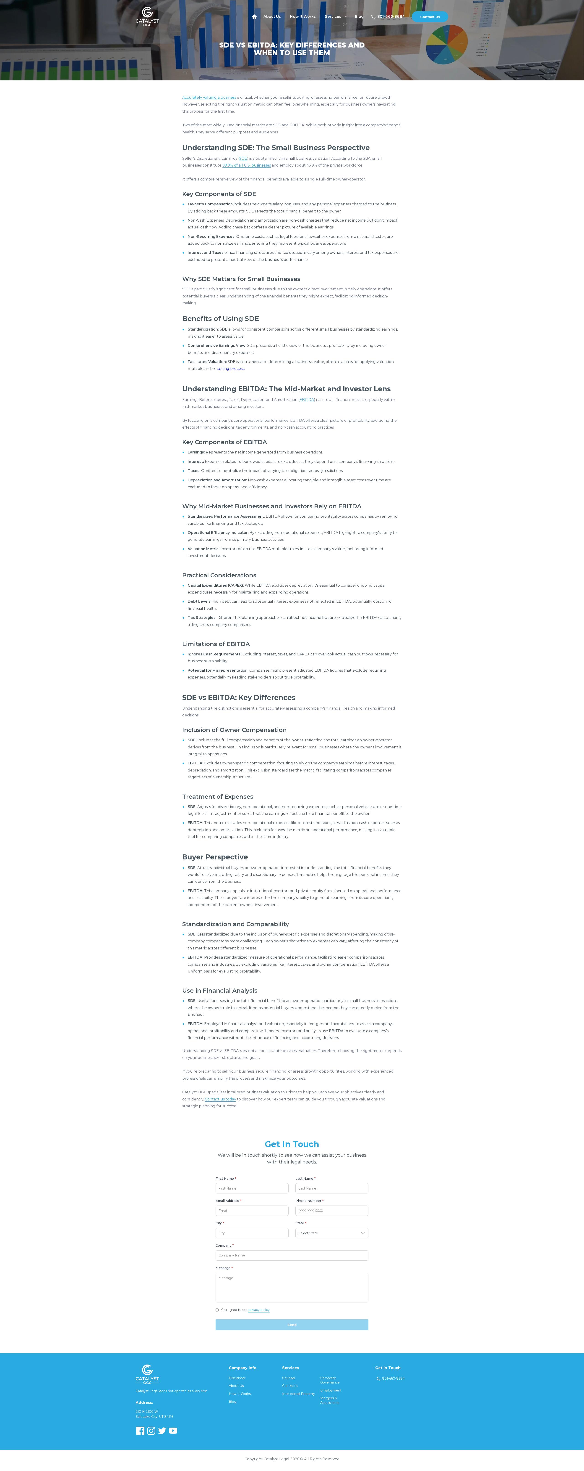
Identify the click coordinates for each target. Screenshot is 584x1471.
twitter (162, 1430)
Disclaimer (237, 1378)
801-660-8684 (391, 16)
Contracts (289, 1386)
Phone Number (309, 1201)
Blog (359, 16)
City (220, 1223)
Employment (331, 1390)
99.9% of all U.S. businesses (246, 165)
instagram (151, 1430)
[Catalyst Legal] (147, 16)
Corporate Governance (330, 1380)
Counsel (288, 1378)
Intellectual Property (298, 1394)
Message (224, 1268)
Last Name (305, 1179)
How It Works (303, 16)
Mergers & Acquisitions (329, 1400)
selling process (230, 368)
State (300, 1223)
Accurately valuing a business (209, 97)
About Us (272, 16)
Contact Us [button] (430, 17)
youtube (173, 1430)
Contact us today (220, 1099)
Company (225, 1246)
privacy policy (259, 1310)
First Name (226, 1179)
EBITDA (307, 400)
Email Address (228, 1201)
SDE (243, 158)
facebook (140, 1430)
